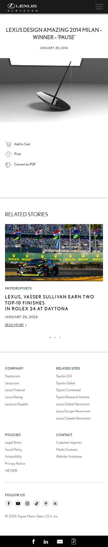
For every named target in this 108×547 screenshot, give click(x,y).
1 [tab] (49, 336)
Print (17, 154)
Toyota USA (64, 376)
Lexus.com (12, 383)
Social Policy (13, 449)
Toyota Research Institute (72, 397)
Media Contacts (66, 449)
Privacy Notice (15, 463)
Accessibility (13, 456)
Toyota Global (65, 383)
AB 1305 (11, 470)
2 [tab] (54, 336)
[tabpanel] (54, 278)
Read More (14, 325)
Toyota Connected (68, 390)
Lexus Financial (15, 390)
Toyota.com (12, 376)
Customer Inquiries (69, 442)
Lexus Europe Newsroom (73, 411)
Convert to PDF (24, 164)
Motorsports (18, 288)
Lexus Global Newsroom (73, 404)
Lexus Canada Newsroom (73, 418)
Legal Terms (13, 442)
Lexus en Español (16, 404)
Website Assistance (69, 456)
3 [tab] (59, 336)
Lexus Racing (14, 397)
